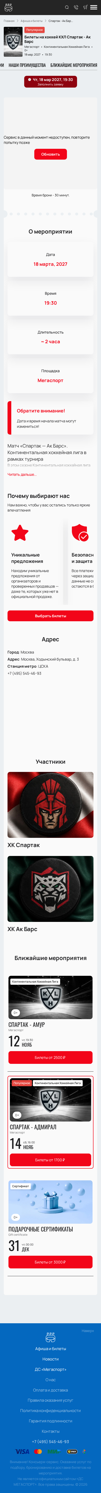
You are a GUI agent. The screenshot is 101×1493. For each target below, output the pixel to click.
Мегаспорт (31, 47)
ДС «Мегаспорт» (50, 1369)
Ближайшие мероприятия (73, 65)
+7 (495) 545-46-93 (24, 673)
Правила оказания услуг (50, 1400)
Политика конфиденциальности (50, 1410)
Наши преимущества (27, 65)
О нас (51, 1379)
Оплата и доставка (50, 1390)
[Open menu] (93, 7)
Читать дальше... (22, 474)
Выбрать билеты (50, 615)
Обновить (50, 154)
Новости (51, 1359)
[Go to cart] (85, 7)
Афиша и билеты (50, 1348)
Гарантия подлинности (50, 1421)
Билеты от (50, 1057)
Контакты (50, 1431)
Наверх (88, 1330)
